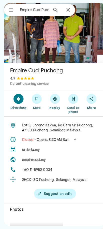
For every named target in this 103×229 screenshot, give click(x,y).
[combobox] (34, 10)
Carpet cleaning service (29, 83)
